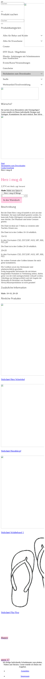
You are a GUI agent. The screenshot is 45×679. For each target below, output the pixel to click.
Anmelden (25, 671)
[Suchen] (2, 23)
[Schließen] (2, 11)
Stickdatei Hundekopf (11, 451)
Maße (3, 190)
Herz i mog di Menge (12, 193)
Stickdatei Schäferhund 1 (12, 532)
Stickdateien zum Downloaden (13, 166)
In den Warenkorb (11, 200)
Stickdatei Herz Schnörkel (13, 379)
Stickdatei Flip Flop (10, 612)
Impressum (25, 676)
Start (3, 163)
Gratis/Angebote (7, 168)
